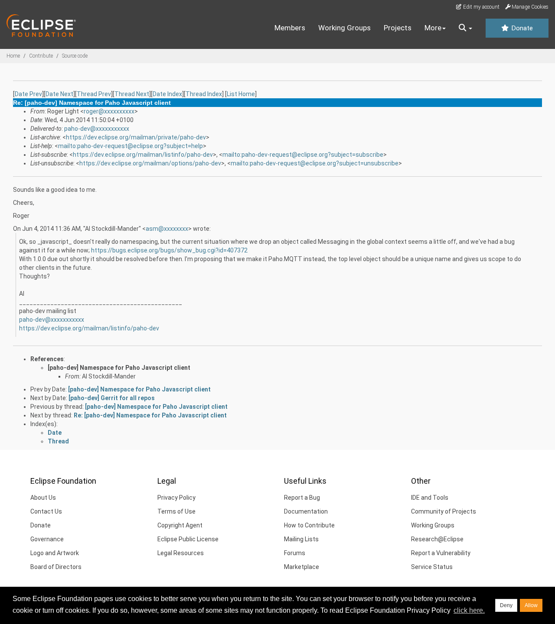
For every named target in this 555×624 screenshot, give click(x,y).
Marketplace (301, 566)
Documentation (306, 511)
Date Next (59, 94)
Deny (506, 605)
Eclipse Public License (188, 539)
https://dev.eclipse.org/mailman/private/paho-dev (136, 137)
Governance (47, 539)
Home (13, 56)
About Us (43, 497)
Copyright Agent (179, 525)
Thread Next (131, 94)
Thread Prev (94, 94)
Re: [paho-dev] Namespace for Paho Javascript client (150, 415)
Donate (521, 28)
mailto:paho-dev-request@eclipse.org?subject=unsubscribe (314, 163)
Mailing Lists (301, 539)
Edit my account (481, 7)
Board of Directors (56, 566)
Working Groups (344, 27)
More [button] (432, 27)
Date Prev (28, 94)
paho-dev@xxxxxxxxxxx (96, 128)
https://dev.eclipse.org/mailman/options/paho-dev (150, 163)
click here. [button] (469, 610)
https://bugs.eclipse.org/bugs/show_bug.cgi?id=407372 (169, 250)
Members (289, 27)
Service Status (432, 566)
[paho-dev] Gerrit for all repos (112, 397)
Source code (75, 56)
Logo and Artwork (54, 553)
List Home (241, 94)
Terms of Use (176, 511)
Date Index (167, 94)
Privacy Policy (176, 497)
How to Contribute (309, 525)
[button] (465, 28)
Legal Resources (180, 553)
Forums (294, 553)
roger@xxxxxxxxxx (109, 111)
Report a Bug (302, 497)
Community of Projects (443, 511)
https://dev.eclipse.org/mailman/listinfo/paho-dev (143, 154)
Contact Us (46, 511)
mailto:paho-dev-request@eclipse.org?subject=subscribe (302, 154)
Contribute (41, 56)
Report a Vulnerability (440, 553)
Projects (397, 27)
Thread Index (204, 94)
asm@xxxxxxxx (167, 228)
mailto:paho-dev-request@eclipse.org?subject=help (130, 145)
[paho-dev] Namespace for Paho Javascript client (119, 367)
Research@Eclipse (437, 539)
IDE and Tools (429, 497)
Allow (531, 605)
